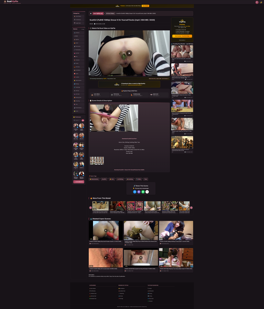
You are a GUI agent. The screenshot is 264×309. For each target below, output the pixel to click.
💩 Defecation (151, 290)
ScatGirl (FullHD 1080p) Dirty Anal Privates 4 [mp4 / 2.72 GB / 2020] (105, 241)
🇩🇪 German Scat (92, 296)
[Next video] (191, 207)
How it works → (182, 40)
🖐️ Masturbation (94, 179)
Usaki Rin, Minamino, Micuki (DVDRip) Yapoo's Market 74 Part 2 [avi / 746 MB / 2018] (181, 77)
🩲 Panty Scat (150, 298)
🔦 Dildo (139, 179)
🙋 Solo (112, 179)
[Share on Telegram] (134, 191)
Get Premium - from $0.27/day (182, 36)
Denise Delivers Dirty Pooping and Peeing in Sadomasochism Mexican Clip (180, 150)
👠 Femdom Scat (92, 293)
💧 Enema (121, 296)
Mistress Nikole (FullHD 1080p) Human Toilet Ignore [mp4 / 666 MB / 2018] (117, 212)
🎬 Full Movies (92, 290)
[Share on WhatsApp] (143, 191)
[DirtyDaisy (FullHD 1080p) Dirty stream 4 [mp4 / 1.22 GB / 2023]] (182, 88)
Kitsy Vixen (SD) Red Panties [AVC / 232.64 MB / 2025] (181, 59)
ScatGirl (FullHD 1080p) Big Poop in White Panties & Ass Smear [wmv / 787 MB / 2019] (141, 242)
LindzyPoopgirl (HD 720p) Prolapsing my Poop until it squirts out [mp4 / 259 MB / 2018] (100, 212)
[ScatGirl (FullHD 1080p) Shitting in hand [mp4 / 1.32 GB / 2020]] (176, 230)
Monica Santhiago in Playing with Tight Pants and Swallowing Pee (181, 114)
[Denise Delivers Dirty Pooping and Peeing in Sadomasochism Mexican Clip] (182, 142)
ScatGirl (104, 179)
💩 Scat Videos (92, 288)
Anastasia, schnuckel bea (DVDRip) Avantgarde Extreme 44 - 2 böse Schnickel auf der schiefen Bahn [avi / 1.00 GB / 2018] (135, 213)
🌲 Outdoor (150, 301)
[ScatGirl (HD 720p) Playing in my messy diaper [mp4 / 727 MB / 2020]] (176, 257)
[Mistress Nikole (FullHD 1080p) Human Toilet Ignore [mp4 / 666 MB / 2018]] (118, 206)
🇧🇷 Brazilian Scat (92, 298)
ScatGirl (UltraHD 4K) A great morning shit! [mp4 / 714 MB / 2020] (140, 268)
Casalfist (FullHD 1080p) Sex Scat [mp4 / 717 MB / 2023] (182, 132)
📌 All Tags (121, 298)
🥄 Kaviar (150, 288)
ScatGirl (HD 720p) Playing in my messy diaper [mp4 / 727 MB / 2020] (176, 268)
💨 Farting (150, 296)
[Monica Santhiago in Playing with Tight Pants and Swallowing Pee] (182, 106)
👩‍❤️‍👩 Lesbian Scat (122, 290)
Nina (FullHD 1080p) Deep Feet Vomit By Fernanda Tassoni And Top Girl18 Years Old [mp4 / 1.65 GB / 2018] (187, 212)
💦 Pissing (150, 293)
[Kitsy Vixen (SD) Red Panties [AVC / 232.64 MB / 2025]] (182, 51)
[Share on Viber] (139, 191)
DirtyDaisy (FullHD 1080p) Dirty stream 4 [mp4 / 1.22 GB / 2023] (181, 95)
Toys (146, 179)
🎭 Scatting (130, 179)
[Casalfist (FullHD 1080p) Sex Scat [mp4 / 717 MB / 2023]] (182, 124)
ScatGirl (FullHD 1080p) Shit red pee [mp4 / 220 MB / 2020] (103, 268)
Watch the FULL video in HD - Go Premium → (159, 78)
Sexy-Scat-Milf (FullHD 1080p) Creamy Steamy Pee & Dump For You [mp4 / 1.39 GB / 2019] (152, 212)
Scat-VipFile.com (98, 13)
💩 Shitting (120, 179)
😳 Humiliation (122, 288)
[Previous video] (90, 207)
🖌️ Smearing (121, 293)
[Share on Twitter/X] (147, 191)
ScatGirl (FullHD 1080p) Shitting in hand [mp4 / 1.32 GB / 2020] (174, 241)
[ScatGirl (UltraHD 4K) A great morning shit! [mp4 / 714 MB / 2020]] (141, 257)
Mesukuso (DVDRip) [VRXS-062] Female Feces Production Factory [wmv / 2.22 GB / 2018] (168, 212)
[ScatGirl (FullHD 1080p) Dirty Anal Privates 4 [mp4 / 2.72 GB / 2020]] (106, 230)
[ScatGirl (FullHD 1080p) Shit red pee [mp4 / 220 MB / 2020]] (106, 257)
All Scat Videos (110, 13)
